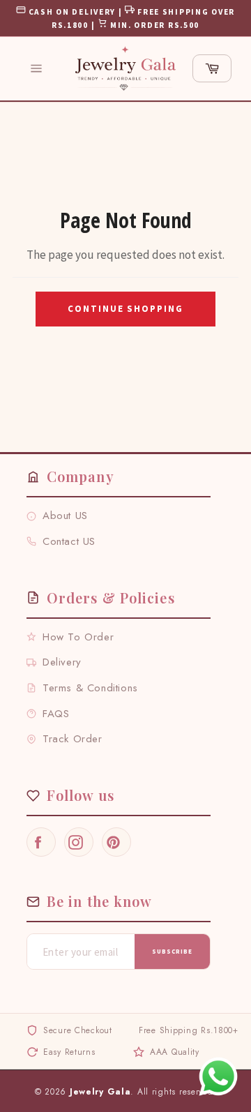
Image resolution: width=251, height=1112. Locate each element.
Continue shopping (125, 309)
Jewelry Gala (100, 1091)
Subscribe (172, 951)
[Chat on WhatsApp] (218, 1076)
